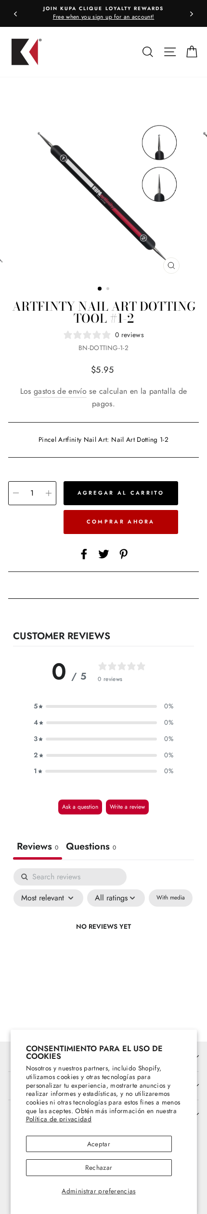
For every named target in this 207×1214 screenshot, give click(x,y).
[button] (103, 706)
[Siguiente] (191, 13)
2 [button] (108, 289)
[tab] (91, 848)
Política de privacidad (58, 1119)
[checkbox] (171, 898)
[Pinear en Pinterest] (123, 553)
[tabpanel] (103, 949)
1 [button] (100, 289)
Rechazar (99, 1167)
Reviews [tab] (37, 846)
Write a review (127, 806)
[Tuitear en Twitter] (103, 553)
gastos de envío (60, 391)
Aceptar (98, 1144)
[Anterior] (15, 13)
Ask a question (80, 806)
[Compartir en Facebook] (84, 553)
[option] (103, 13)
